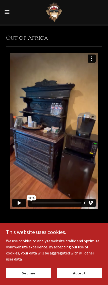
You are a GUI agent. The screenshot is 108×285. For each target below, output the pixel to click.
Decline (28, 273)
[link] (54, 12)
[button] (10, 12)
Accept (79, 273)
